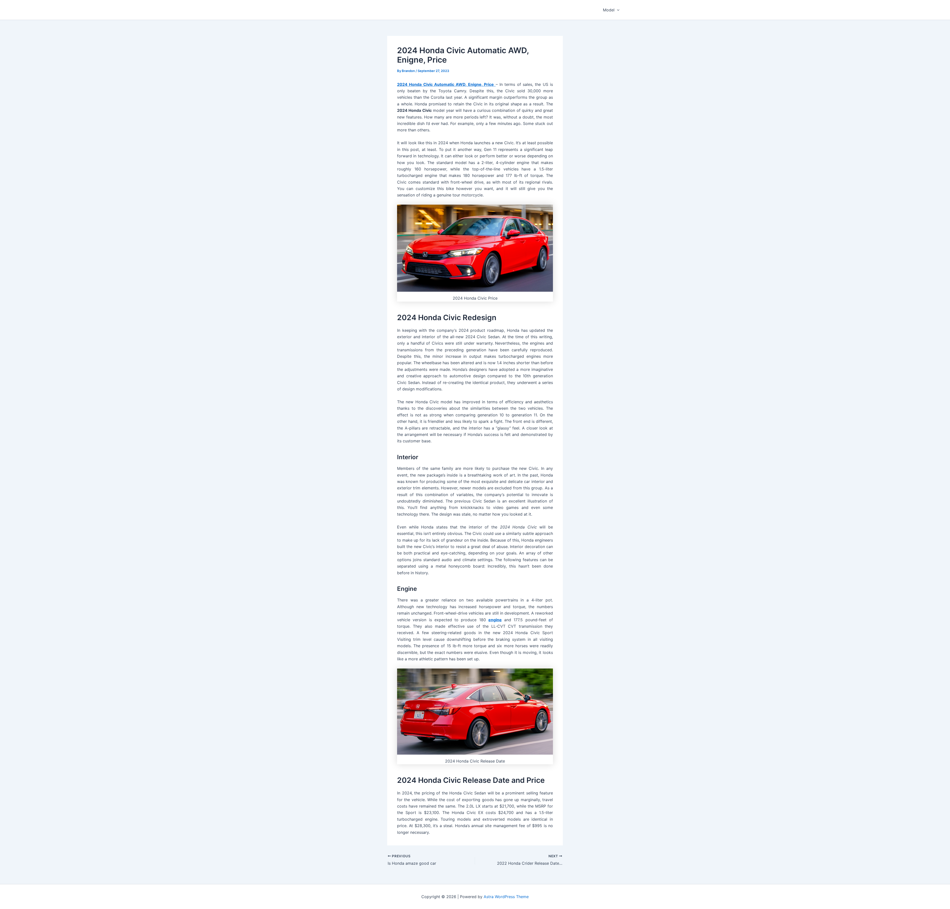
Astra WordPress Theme (506, 896)
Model (609, 9)
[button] (617, 10)
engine (495, 619)
